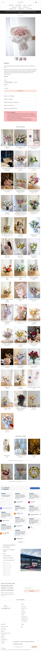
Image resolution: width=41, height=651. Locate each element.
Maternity (3, 641)
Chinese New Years (4, 626)
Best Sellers (11, 5)
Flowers (20, 7)
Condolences (3, 634)
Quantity (6, 84)
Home (19, 15)
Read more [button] (17, 498)
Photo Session (26, 7)
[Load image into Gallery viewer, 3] (24, 58)
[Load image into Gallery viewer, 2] (20, 58)
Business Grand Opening (5, 633)
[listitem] (20, 12)
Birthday (2, 631)
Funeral (24, 5)
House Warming (4, 639)
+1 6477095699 (29, 9)
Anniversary (3, 628)
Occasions (30, 5)
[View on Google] (15, 502)
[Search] (38, 2)
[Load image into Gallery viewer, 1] (16, 58)
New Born (3, 642)
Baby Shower (3, 629)
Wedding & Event (12, 9)
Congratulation (18, 5)
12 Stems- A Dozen (8, 82)
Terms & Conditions (20, 599)
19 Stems (15, 82)
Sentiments (14, 7)
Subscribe (34, 646)
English (3, 2)
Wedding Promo (21, 9)
